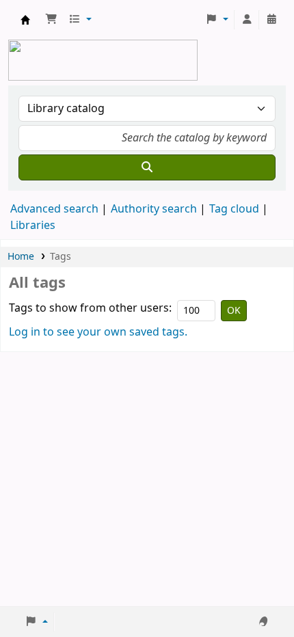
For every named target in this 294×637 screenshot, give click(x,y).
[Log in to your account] (246, 20)
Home (21, 256)
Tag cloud (234, 209)
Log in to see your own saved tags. (98, 332)
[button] (51, 20)
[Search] (147, 167)
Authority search (154, 209)
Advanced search (54, 209)
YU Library (25, 20)
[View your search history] (271, 20)
